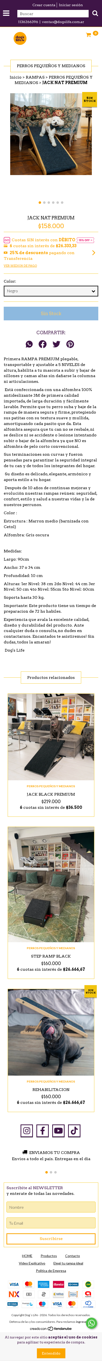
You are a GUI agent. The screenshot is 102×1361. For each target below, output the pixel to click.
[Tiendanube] (51, 1330)
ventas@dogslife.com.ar (63, 22)
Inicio (16, 77)
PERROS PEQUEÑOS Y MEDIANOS (51, 786)
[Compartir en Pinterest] (70, 344)
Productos (49, 1256)
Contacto (72, 1256)
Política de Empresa (51, 1271)
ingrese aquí (84, 1322)
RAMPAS (35, 77)
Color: (10, 281)
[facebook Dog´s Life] (42, 1130)
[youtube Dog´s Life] (58, 1130)
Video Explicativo (32, 1263)
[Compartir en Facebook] (43, 344)
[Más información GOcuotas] (85, 240)
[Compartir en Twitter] (56, 344)
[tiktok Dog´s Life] (74, 1130)
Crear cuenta (43, 5)
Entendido (51, 1353)
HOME (27, 1256)
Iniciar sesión (71, 5)
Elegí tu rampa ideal (68, 1263)
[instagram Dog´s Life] (27, 1130)
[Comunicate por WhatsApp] (91, 1323)
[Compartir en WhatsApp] (30, 344)
